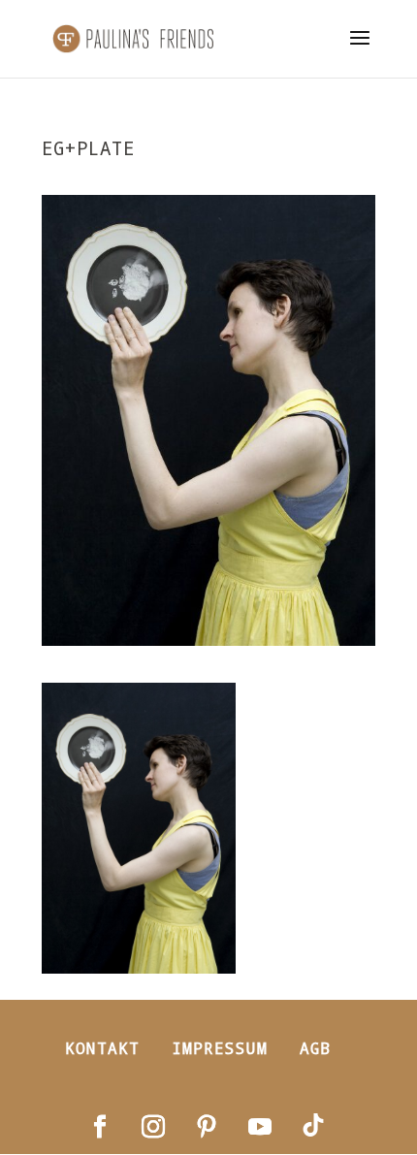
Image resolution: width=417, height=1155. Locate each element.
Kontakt (102, 1048)
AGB (316, 1048)
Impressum (220, 1048)
